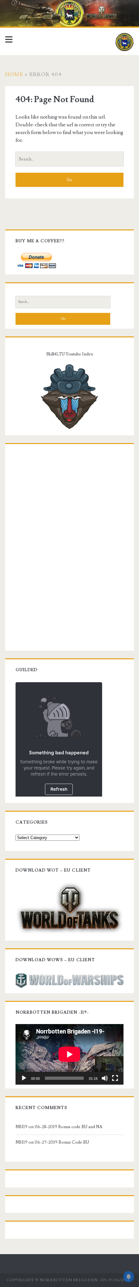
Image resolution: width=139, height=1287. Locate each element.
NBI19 (21, 1126)
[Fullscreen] (115, 1078)
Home (14, 74)
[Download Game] (69, 908)
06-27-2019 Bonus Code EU (62, 1142)
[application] (69, 1054)
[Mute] (105, 1078)
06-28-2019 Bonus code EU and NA (68, 1126)
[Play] (24, 1078)
